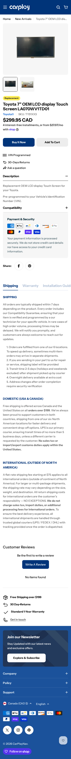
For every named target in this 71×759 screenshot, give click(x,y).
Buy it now (19, 142)
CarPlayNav (20, 743)
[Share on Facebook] (18, 266)
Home (7, 19)
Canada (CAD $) (18, 703)
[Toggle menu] (5, 7)
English (41, 704)
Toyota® (8, 114)
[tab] (10, 286)
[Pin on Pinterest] (29, 266)
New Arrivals (23, 19)
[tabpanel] (35, 412)
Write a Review (35, 564)
